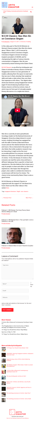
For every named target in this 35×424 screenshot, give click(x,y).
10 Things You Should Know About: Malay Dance (15, 334)
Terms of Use (9, 418)
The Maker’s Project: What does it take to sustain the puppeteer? (20, 365)
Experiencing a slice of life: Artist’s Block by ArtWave (18, 359)
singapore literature (10, 191)
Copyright (14, 418)
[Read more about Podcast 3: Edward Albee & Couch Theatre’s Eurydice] (13, 235)
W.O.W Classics (7, 67)
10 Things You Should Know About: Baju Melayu (14, 329)
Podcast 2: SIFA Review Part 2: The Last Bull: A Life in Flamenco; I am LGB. (17, 220)
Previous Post (6, 197)
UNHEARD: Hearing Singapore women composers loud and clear (20, 354)
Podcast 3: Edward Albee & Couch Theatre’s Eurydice (17, 246)
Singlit (18, 191)
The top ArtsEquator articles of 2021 (16, 376)
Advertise (19, 418)
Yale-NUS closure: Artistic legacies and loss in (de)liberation (19, 388)
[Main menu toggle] (32, 7)
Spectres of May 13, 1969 (8, 332)
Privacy (22, 418)
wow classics (24, 191)
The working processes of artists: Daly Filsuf (18, 393)
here (7, 188)
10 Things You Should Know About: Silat (17, 348)
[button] (31, 12)
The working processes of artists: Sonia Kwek (19, 398)
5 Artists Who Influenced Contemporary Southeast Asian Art (17, 371)
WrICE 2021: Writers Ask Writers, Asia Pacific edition (18, 382)
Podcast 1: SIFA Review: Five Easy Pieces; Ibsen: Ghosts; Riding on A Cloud (16, 210)
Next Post (29, 197)
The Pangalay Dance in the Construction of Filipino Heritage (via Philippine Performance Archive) (15, 326)
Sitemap (26, 418)
